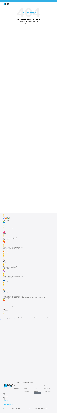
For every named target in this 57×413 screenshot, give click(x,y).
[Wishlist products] (47, 4)
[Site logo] (6, 4)
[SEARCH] (45, 4)
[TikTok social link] (4, 0)
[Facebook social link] (2, 0)
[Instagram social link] (3, 0)
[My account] (49, 4)
